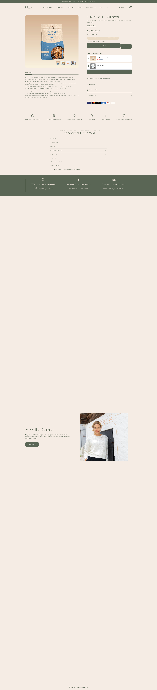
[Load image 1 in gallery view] (58, 63)
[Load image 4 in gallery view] (73, 63)
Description (28, 72)
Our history (32, 444)
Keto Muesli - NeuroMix (103, 57)
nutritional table (91, 25)
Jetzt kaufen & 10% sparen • (109, 72)
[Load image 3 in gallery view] (68, 63)
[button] (130, 7)
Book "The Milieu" (101, 65)
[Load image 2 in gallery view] (63, 63)
